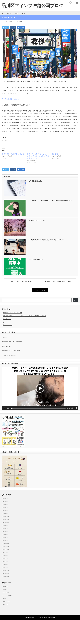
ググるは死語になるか (36, 181)
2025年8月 (5, 528)
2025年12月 (6, 516)
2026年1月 (5, 513)
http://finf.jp (17, 350)
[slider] (38, 408)
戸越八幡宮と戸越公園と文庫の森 (13, 154)
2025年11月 (6, 519)
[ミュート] (72, 408)
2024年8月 (5, 552)
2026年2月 (5, 510)
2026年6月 (5, 501)
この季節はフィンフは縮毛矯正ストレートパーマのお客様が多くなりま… (51, 200)
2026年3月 (5, 507)
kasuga (20, 21)
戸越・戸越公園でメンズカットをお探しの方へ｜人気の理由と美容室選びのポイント (38, 156)
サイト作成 (6, 592)
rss (70, 2)
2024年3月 (5, 561)
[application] (40, 388)
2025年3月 (5, 537)
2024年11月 (6, 546)
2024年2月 (5, 564)
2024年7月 (5, 555)
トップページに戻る (40, 290)
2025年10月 (6, 522)
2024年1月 (5, 567)
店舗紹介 (5, 598)
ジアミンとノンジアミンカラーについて (22, 281)
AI (3, 322)
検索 (75, 300)
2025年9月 (5, 525)
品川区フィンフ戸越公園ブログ (38, 617)
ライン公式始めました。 (36, 259)
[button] (40, 388)
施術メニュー (6, 601)
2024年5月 (5, 558)
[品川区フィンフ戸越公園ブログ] (33, 5)
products (5, 586)
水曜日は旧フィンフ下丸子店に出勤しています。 (58, 281)
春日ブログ (13, 21)
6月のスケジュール (7, 325)
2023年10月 (6, 576)
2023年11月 (6, 573)
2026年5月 (5, 504)
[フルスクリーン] (76, 408)
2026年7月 (5, 498)
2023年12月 (6, 570)
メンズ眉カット (7, 319)
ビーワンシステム (7, 595)
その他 (4, 589)
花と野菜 (55, 154)
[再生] (4, 408)
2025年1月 (5, 540)
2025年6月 (5, 531)
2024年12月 (6, 543)
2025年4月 (5, 534)
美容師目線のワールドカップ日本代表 (12, 313)
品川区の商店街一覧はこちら (11, 99)
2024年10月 (6, 549)
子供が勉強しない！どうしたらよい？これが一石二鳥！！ (46, 240)
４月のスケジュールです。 (37, 220)
